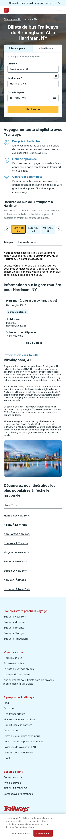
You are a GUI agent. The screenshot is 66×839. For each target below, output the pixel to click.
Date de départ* (16, 92)
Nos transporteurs (14, 713)
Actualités (9, 708)
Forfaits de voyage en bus (19, 668)
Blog (6, 702)
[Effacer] (55, 69)
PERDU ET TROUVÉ (15, 788)
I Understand (43, 833)
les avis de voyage (32, 3)
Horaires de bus (13, 657)
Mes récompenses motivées (20, 719)
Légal (7, 758)
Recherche (33, 109)
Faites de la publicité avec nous (22, 736)
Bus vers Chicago (14, 633)
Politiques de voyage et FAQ (20, 747)
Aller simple (16, 48)
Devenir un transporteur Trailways (24, 741)
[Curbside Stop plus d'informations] (25, 312)
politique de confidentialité (18, 752)
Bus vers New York (15, 616)
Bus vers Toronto (14, 627)
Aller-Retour (46, 48)
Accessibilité (11, 730)
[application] (33, 321)
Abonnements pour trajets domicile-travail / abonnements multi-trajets (28, 681)
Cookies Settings (21, 833)
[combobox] (33, 69)
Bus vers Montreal (14, 622)
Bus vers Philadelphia (16, 638)
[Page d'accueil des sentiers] (6, 10)
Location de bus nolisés (17, 674)
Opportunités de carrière (18, 724)
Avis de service (12, 782)
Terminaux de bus (14, 663)
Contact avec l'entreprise (18, 793)
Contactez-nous (13, 777)
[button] (7, 229)
